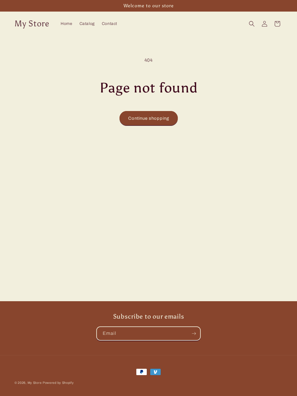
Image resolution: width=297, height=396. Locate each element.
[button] (251, 23)
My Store (35, 382)
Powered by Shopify (58, 382)
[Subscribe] (193, 333)
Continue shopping (148, 118)
